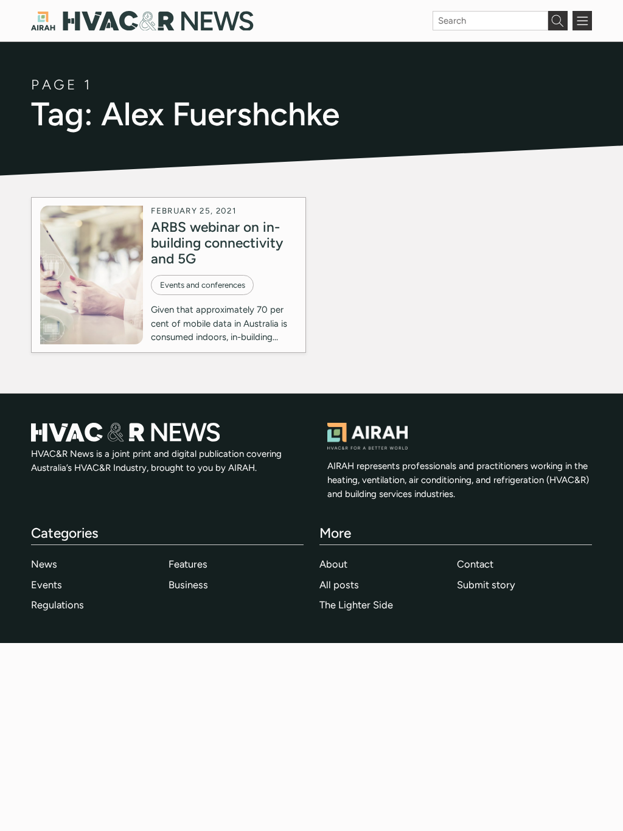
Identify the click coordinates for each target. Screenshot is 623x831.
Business (188, 585)
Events (46, 585)
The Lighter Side (356, 605)
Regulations (57, 605)
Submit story (486, 585)
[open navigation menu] (582, 20)
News (44, 564)
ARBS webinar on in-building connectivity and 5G (217, 242)
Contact (475, 564)
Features (188, 564)
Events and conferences (202, 285)
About (333, 564)
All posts (339, 585)
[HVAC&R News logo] (142, 21)
